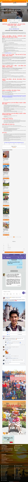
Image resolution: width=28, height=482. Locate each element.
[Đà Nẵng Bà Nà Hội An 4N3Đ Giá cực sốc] (6, 168)
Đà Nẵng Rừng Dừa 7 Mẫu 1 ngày (5, 201)
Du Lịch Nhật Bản (5, 478)
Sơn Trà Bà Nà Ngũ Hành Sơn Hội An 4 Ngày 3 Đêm (5, 159)
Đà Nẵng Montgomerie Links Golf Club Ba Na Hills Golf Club (5, 187)
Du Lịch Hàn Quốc (18, 477)
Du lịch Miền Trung (5, 468)
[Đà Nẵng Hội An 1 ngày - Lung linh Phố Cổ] (6, 210)
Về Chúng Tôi (4, 445)
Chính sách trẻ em (17, 448)
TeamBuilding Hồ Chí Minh (19, 465)
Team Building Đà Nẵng (6, 465)
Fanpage (16, 450)
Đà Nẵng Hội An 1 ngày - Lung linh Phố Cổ (6, 215)
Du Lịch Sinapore (5, 480)
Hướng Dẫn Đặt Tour (18, 445)
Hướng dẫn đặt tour (17, 446)
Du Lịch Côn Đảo (18, 474)
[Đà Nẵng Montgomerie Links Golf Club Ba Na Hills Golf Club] (6, 182)
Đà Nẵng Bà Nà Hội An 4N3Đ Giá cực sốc (6, 173)
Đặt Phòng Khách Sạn (18, 475)
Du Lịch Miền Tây (5, 475)
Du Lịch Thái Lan (5, 477)
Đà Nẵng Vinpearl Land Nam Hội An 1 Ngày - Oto (6, 230)
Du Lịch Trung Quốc (18, 478)
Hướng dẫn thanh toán (17, 447)
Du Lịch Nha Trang (18, 471)
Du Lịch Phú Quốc (5, 474)
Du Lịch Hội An (4, 471)
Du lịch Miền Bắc (18, 468)
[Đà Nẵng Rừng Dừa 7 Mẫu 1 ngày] (6, 196)
